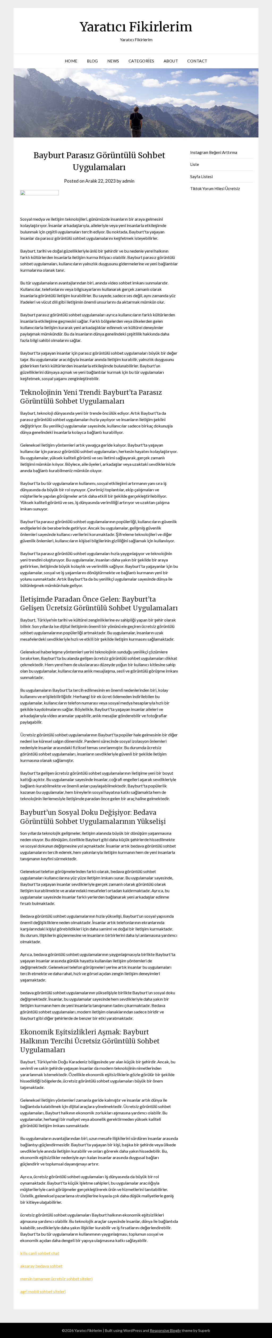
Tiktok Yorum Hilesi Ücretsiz (215, 188)
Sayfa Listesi (201, 176)
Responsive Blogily (165, 1330)
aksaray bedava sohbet (41, 1265)
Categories (141, 60)
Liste (194, 164)
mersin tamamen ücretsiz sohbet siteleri (56, 1278)
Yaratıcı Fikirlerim (136, 27)
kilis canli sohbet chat (39, 1253)
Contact (197, 60)
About (171, 60)
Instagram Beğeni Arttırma (213, 152)
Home (71, 60)
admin (128, 181)
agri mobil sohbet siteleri (43, 1291)
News (113, 60)
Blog (92, 60)
